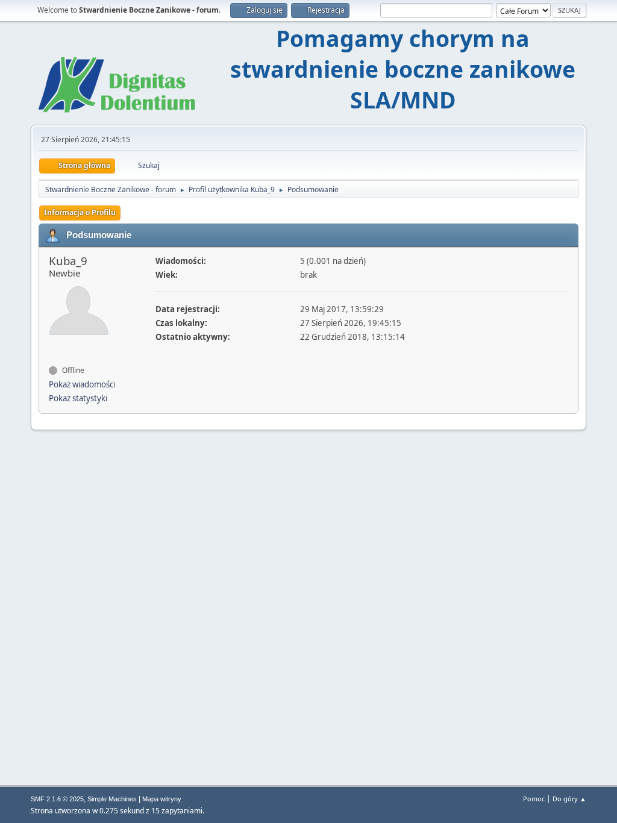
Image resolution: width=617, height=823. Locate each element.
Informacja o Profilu (80, 212)
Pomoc (534, 798)
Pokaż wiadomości (82, 384)
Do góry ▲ (569, 798)
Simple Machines (112, 799)
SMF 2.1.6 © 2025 (57, 799)
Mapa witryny (161, 799)
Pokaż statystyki (78, 398)
